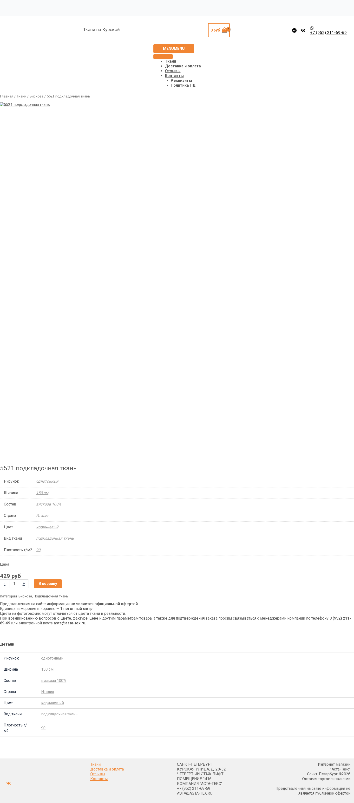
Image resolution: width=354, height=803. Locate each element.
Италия (42, 515)
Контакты (174, 75)
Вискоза (36, 96)
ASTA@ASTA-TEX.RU (194, 793)
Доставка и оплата (183, 66)
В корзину (48, 583)
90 (38, 550)
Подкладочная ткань (51, 596)
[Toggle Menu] (163, 56)
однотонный (47, 481)
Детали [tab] (7, 644)
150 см (42, 493)
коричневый (47, 527)
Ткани (170, 61)
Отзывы (173, 71)
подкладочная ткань (55, 538)
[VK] (303, 30)
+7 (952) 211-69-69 (193, 788)
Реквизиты (181, 80)
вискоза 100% (48, 504)
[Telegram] (294, 30)
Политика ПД (183, 85)
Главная (6, 96)
